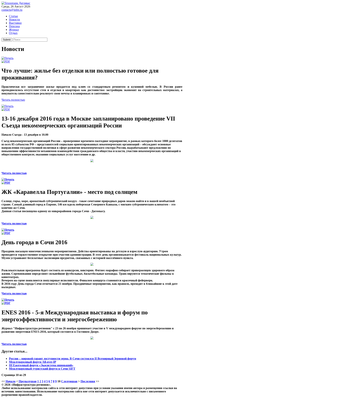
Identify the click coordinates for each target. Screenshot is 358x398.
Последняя (88, 381)
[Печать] (7, 58)
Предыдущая (28, 381)
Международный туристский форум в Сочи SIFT (42, 368)
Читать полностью (13, 99)
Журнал (14, 29)
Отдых (13, 33)
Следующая (69, 381)
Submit (7, 39)
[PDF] (5, 61)
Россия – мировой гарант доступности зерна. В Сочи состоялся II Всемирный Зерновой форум (72, 358)
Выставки (15, 22)
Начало (10, 381)
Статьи (13, 16)
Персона (14, 26)
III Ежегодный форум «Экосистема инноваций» (41, 365)
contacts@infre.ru (11, 9)
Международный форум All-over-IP (32, 361)
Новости (14, 19)
